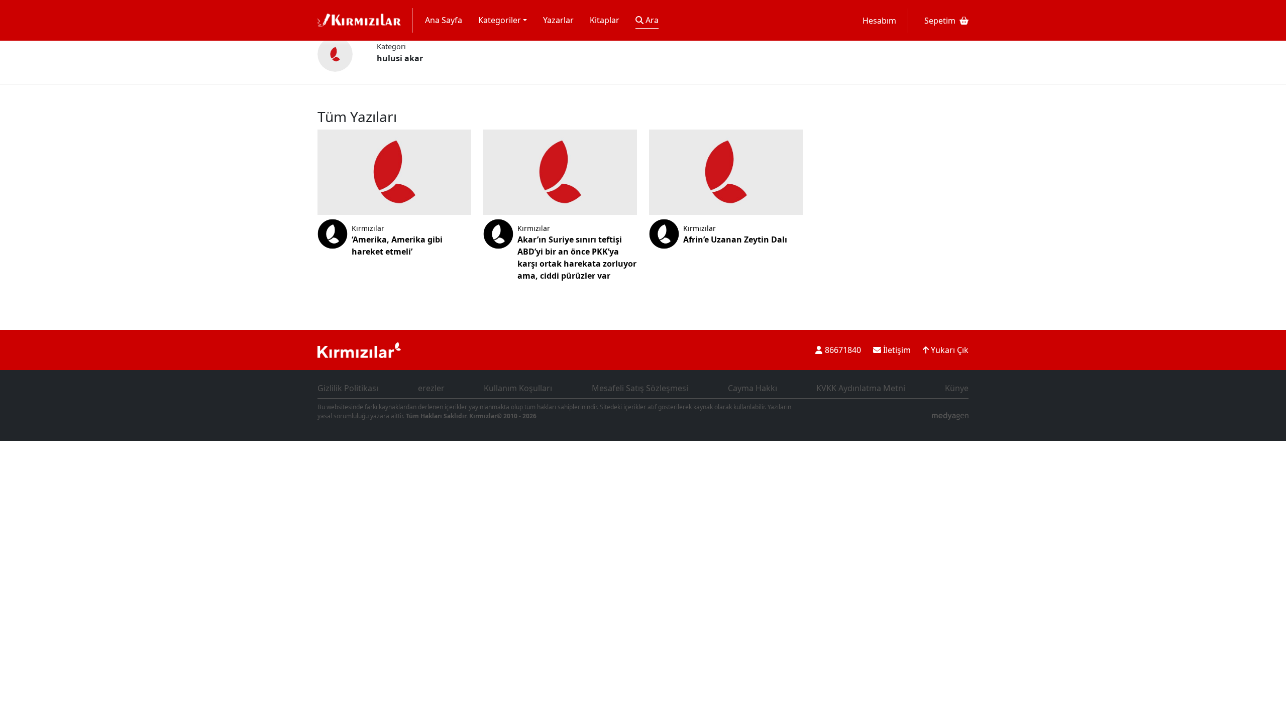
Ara (651, 20)
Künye (957, 388)
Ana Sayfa (443, 20)
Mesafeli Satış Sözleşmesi (640, 388)
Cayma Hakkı (752, 388)
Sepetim (939, 20)
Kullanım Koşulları (518, 388)
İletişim (896, 349)
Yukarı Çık (949, 349)
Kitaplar (604, 20)
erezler (431, 388)
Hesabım (879, 20)
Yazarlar (558, 20)
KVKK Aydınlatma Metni (860, 388)
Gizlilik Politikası (347, 388)
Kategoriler (499, 20)
